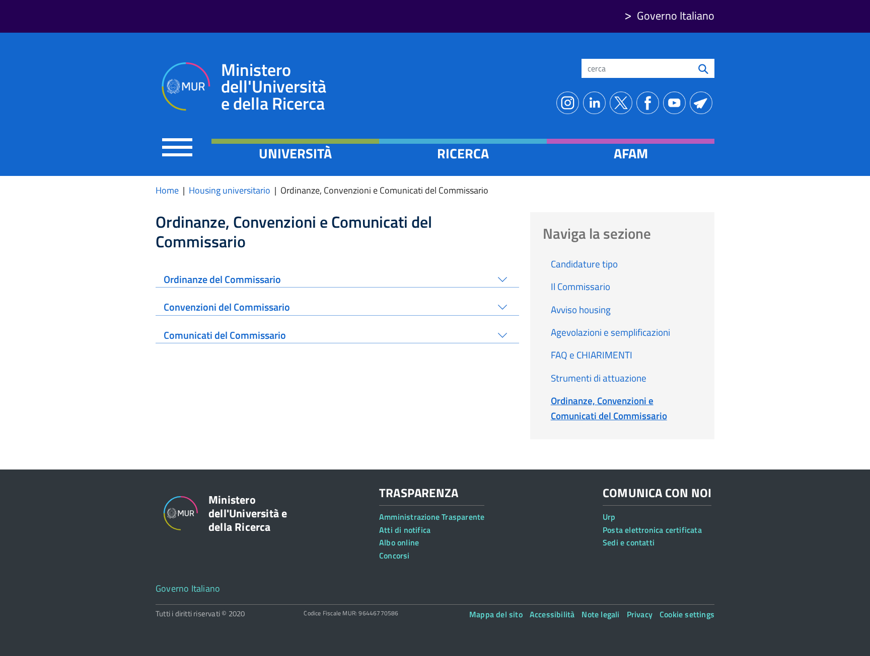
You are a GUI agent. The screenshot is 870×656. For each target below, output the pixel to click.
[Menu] (177, 147)
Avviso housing (581, 309)
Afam (631, 153)
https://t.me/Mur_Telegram (703, 102)
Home (167, 190)
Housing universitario (229, 190)
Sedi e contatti (629, 542)
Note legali (600, 614)
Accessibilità (552, 614)
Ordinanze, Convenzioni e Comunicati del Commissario (609, 407)
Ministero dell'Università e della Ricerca (273, 86)
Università (295, 153)
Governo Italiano (675, 15)
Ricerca (463, 153)
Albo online (399, 542)
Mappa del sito (496, 614)
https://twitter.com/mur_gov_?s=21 (623, 102)
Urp (609, 517)
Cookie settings (687, 614)
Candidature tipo (584, 263)
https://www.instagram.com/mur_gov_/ (569, 102)
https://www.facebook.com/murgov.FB (649, 102)
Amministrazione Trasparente (431, 517)
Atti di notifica (404, 530)
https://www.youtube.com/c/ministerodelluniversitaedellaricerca (676, 102)
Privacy (639, 614)
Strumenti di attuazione (598, 377)
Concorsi (394, 555)
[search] (703, 68)
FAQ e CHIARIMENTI (591, 354)
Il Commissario (580, 286)
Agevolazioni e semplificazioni (610, 332)
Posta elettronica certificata (652, 530)
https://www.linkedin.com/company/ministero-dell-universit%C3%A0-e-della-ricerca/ (596, 102)
